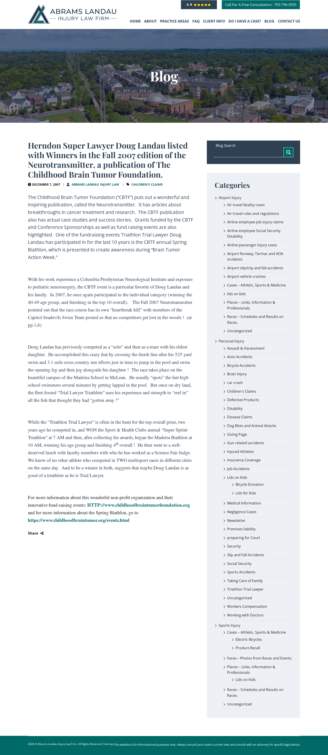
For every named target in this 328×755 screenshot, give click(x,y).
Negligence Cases (241, 511)
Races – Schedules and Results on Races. (255, 319)
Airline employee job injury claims (255, 222)
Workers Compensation (247, 606)
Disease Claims (239, 417)
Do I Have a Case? (244, 21)
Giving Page (237, 434)
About (150, 21)
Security (234, 546)
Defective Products (243, 399)
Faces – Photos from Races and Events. (259, 658)
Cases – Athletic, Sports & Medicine (256, 285)
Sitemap (108, 744)
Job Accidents (238, 468)
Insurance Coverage (244, 460)
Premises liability (241, 529)
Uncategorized (239, 330)
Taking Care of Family (245, 580)
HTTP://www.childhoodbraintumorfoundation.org (138, 504)
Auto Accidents (239, 356)
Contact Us (289, 21)
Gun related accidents (245, 442)
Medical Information (244, 503)
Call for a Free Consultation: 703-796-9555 (261, 4)
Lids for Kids (246, 493)
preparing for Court (243, 537)
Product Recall (248, 647)
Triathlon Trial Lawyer (245, 589)
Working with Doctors (245, 615)
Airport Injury (230, 197)
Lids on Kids (237, 477)
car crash (235, 382)
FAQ (196, 21)
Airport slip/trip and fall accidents (255, 267)
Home (135, 21)
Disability (235, 408)
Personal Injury (231, 341)
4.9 (190, 4)
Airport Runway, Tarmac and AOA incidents (255, 256)
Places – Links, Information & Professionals (251, 305)
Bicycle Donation (250, 484)
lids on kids (236, 293)
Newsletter (236, 520)
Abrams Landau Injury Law (95, 184)
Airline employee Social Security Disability (253, 233)
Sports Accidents (241, 572)
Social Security (239, 563)
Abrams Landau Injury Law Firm (57, 744)
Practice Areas (174, 21)
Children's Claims (147, 184)
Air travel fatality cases (246, 204)
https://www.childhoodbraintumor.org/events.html (78, 519)
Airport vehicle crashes (246, 276)
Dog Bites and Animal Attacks (251, 425)
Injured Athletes (240, 451)
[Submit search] (288, 152)
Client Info (214, 21)
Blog (269, 21)
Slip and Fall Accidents (245, 554)
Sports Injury (229, 625)
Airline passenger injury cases (252, 245)
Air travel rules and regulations (253, 213)
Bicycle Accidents (241, 365)
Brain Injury (237, 373)
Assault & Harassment (246, 348)
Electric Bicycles (249, 639)
